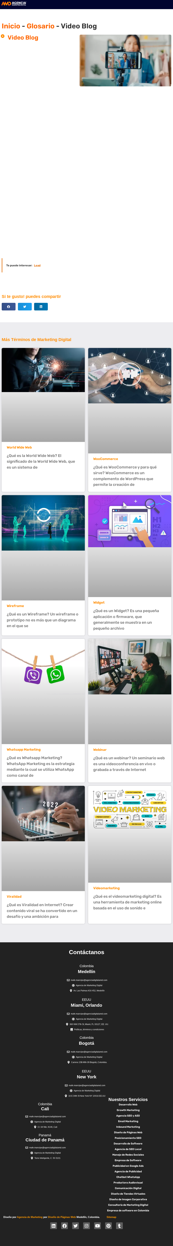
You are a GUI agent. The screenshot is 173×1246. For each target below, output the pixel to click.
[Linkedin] (53, 1225)
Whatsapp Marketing (24, 749)
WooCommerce (105, 459)
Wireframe (15, 606)
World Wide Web (19, 447)
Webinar (100, 750)
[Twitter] (75, 1225)
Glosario (41, 26)
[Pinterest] (108, 1225)
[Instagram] (86, 1225)
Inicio (11, 26)
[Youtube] (97, 1225)
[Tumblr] (119, 1225)
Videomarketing (106, 888)
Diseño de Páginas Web (62, 1217)
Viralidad (14, 896)
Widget (99, 602)
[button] (9, 306)
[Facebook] (64, 1225)
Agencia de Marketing (30, 1217)
